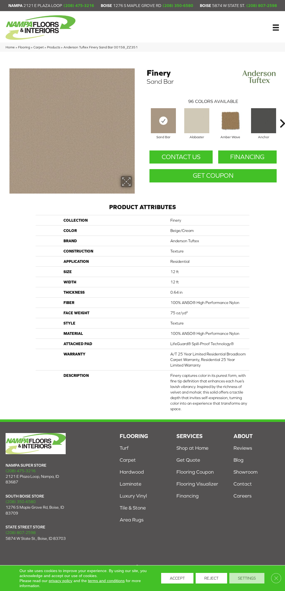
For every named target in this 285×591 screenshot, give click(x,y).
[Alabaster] (197, 121)
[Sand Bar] (163, 121)
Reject (211, 578)
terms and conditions (106, 580)
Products (53, 47)
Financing (247, 156)
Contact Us (181, 156)
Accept (177, 578)
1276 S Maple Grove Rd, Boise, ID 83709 (35, 510)
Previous (144, 115)
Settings (247, 578)
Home (10, 47)
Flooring (24, 47)
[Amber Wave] (230, 121)
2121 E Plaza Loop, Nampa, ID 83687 (32, 479)
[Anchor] (263, 121)
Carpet (38, 47)
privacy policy (60, 580)
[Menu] (275, 27)
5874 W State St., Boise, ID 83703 (36, 538)
